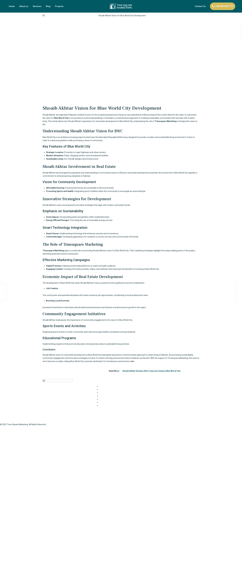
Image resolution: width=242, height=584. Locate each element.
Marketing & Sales (107, 399)
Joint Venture (105, 393)
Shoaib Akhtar (49, 355)
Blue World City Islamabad (99, 355)
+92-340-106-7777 (157, 398)
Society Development (108, 405)
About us (23, 6)
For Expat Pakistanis (108, 389)
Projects (59, 6)
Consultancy (104, 386)
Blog (48, 6)
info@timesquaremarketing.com (163, 403)
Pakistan (86, 176)
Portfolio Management (109, 402)
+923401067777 (224, 6)
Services (37, 6)
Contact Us (200, 6)
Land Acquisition (106, 396)
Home (12, 6)
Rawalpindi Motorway (118, 137)
